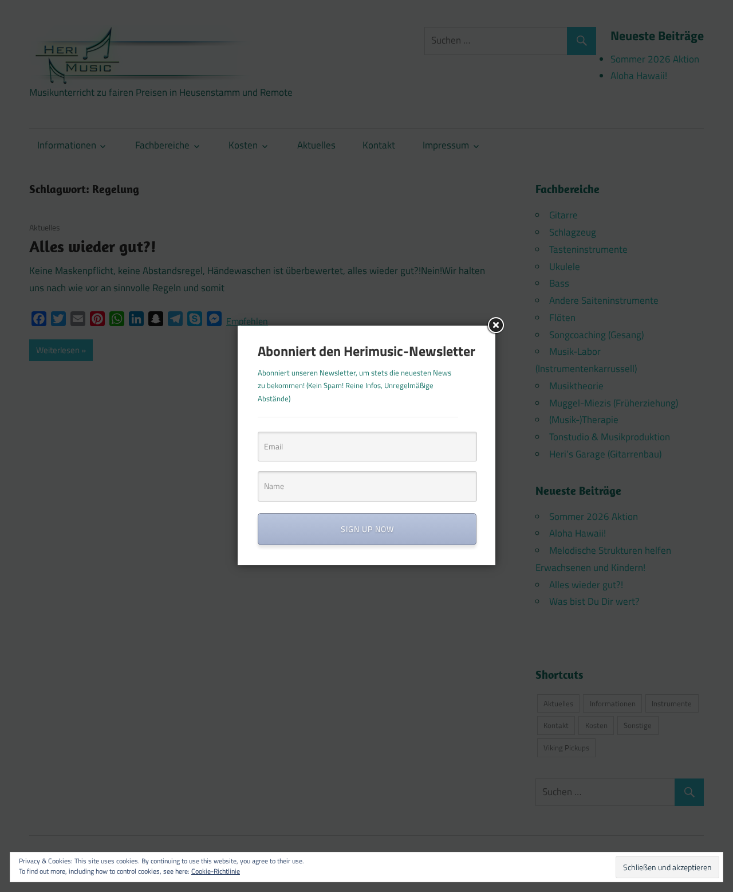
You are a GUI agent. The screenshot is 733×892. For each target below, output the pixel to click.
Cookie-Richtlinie (215, 871)
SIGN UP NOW (367, 529)
